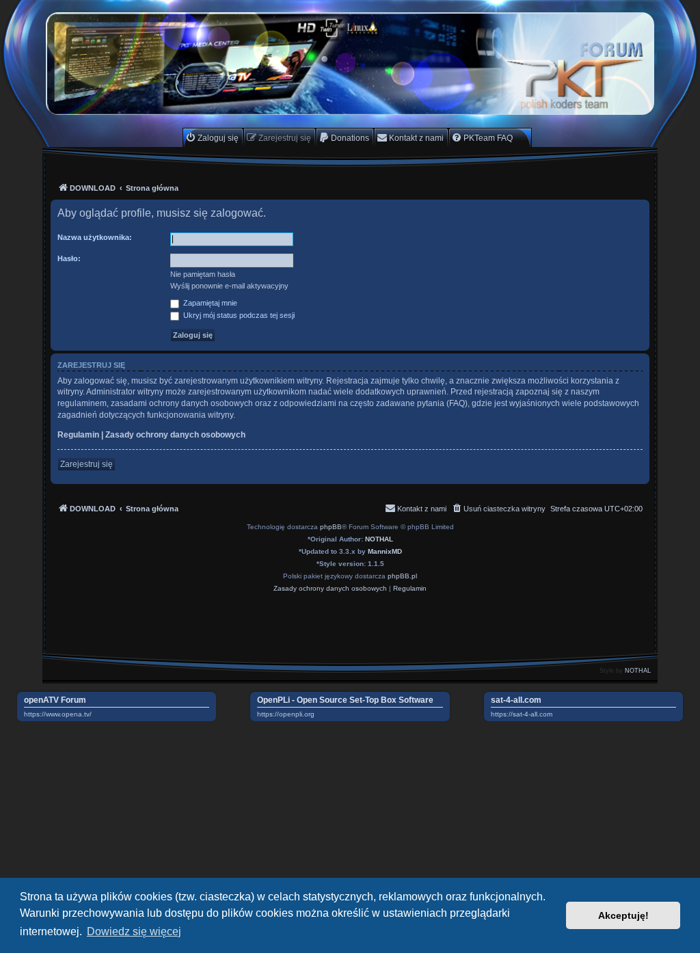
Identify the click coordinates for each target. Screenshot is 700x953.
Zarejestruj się (86, 464)
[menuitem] (212, 138)
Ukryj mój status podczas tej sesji (238, 315)
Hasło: (69, 258)
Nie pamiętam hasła (202, 274)
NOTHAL (379, 539)
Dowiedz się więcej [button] (134, 931)
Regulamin (78, 435)
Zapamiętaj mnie (209, 303)
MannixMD (385, 551)
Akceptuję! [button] (623, 915)
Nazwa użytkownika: (94, 237)
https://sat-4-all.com (521, 714)
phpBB (331, 527)
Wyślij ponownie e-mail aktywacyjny (229, 286)
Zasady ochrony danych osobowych (175, 435)
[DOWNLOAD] (350, 63)
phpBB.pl (402, 576)
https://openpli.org (285, 714)
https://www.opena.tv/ (58, 714)
